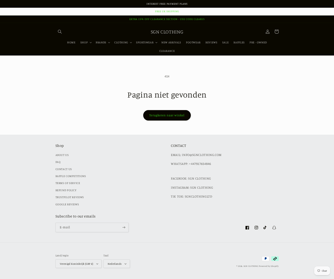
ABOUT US (62, 155)
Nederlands (115, 263)
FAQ (58, 161)
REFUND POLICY (66, 190)
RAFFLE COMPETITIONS (70, 176)
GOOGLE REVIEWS (67, 204)
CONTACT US (63, 169)
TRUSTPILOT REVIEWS (69, 197)
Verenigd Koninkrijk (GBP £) (76, 263)
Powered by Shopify (269, 266)
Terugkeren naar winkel (167, 115)
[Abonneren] (123, 227)
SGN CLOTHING (251, 266)
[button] (59, 31)
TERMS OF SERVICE (67, 183)
